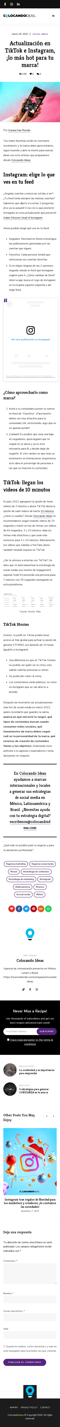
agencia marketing (17, 863)
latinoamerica (23, 886)
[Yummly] (41, 908)
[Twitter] (26, 908)
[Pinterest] (33, 908)
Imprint (14, 1407)
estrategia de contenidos (36, 871)
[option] (30, 1170)
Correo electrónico (14, 1311)
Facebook (30, 989)
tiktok (40, 894)
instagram (11, 4)
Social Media (40, 34)
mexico (40, 886)
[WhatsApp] (48, 908)
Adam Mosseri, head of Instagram (22, 218)
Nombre (8, 1293)
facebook (5, 4)
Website (23, 989)
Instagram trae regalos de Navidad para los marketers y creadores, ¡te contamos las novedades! (30, 1203)
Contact (45, 1407)
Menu (53, 16)
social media (24, 894)
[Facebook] (19, 908)
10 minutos (47, 511)
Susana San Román (19, 130)
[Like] (11, 908)
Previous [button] (46, 1116)
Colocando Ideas (20, 160)
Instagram (36, 989)
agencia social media (43, 863)
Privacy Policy (29, 1407)
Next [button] (53, 1116)
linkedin (18, 4)
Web (5, 1328)
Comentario (10, 1260)
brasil (14, 871)
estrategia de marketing (22, 879)
